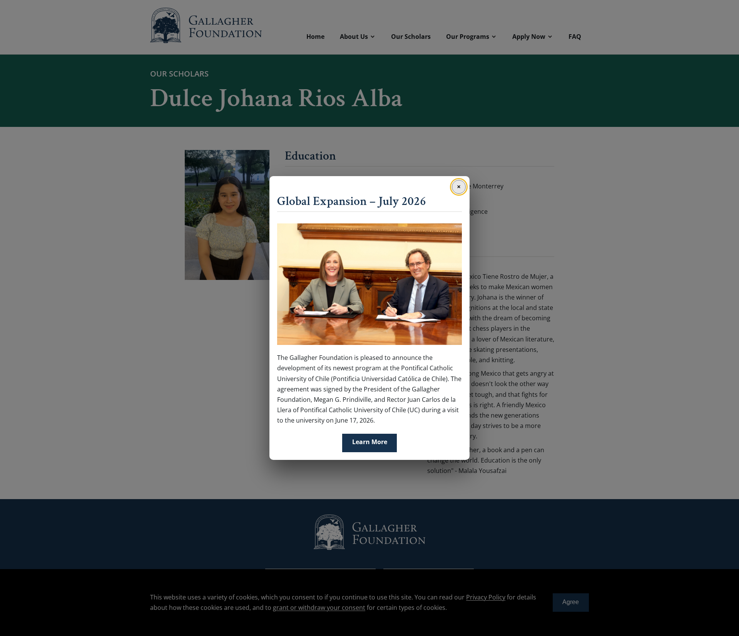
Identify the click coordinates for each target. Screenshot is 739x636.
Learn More (369, 442)
